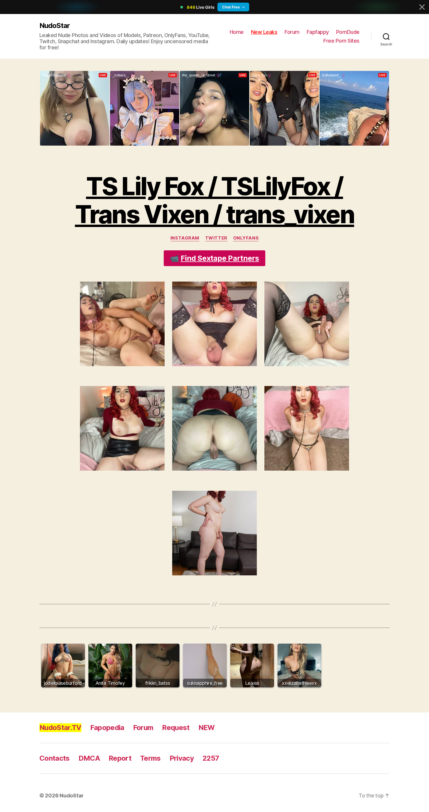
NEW (206, 727)
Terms (150, 758)
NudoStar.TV (60, 727)
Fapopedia (107, 727)
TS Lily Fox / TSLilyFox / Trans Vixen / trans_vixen (214, 200)
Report (120, 758)
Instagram (184, 238)
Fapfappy (318, 32)
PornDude (348, 32)
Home (237, 32)
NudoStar (54, 25)
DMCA (89, 758)
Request (175, 727)
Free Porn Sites (341, 41)
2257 (211, 758)
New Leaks (264, 32)
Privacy (182, 758)
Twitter (216, 238)
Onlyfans (246, 238)
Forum (292, 32)
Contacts (54, 758)
